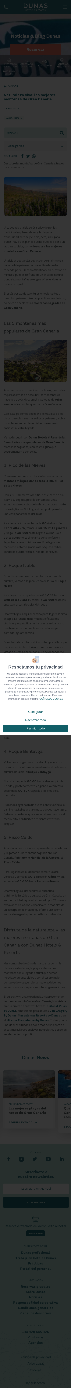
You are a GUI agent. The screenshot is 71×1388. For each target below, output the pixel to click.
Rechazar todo (35, 720)
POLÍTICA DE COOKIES (50, 699)
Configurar (35, 712)
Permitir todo (36, 728)
